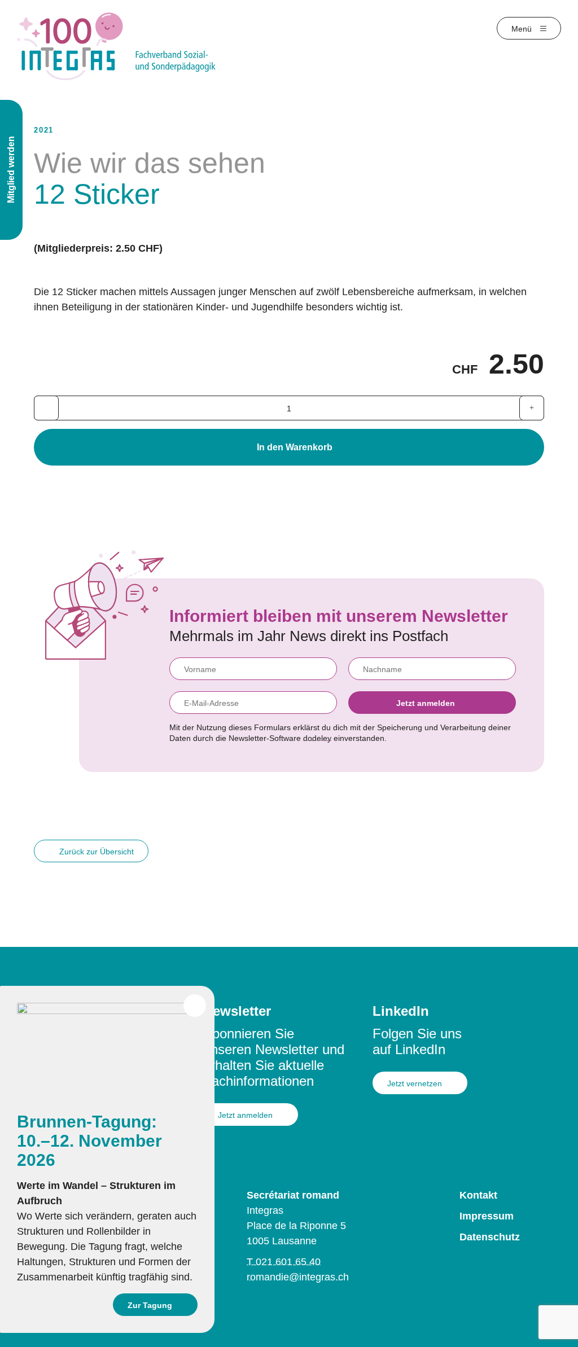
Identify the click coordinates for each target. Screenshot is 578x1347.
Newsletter (237, 1011)
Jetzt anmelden (425, 703)
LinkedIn (401, 1011)
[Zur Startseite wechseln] (116, 45)
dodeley (317, 738)
